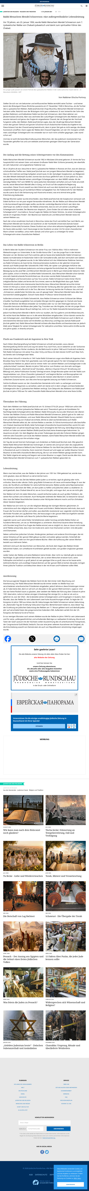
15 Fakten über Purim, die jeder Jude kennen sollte (64, 958)
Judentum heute (22, 790)
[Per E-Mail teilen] (81, 639)
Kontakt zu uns (66, 1103)
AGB (31, 1174)
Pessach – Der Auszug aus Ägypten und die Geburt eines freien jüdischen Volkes (23, 959)
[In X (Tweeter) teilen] (32, 639)
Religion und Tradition (28, 11)
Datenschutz (41, 1174)
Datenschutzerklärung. (49, 1138)
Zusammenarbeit (66, 1091)
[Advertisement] (29, 756)
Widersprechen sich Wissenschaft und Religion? (65, 1004)
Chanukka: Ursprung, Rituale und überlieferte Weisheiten (63, 1047)
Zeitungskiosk (44, 1)
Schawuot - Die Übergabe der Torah (64, 916)
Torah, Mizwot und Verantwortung (64, 876)
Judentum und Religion (11, 11)
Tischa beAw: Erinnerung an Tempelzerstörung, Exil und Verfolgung (60, 833)
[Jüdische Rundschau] (44, 5)
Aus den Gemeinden (9, 790)
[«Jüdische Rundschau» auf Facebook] (42, 1151)
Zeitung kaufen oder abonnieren (66, 1087)
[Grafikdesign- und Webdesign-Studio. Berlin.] (44, 1182)
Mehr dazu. (77, 1178)
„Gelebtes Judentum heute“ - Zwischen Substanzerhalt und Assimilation (23, 1047)
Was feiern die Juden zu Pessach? (20, 1002)
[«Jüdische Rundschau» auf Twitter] (47, 1151)
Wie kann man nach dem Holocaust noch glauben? (21, 831)
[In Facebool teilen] (8, 639)
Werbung (66, 1094)
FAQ (66, 1097)
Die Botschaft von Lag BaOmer (19, 916)
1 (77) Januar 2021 (46, 11)
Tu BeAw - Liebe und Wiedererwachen (23, 876)
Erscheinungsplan (66, 1100)
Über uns (66, 1084)
